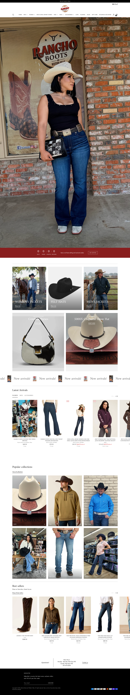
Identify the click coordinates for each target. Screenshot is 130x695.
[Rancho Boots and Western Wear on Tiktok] (117, 4)
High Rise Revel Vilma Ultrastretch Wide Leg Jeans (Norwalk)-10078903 (78, 636)
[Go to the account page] (113, 14)
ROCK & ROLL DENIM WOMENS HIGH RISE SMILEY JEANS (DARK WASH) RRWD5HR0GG (78, 439)
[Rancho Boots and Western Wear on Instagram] (115, 4)
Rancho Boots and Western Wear (28, 688)
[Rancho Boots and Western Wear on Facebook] (113, 4)
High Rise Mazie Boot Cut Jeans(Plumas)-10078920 (105, 636)
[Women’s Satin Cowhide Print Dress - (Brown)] (24, 418)
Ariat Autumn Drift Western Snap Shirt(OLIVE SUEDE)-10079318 (52, 636)
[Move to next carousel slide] (116, 396)
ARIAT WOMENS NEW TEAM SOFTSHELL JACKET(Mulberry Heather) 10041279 (105, 439)
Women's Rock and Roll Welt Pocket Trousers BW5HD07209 (52, 439)
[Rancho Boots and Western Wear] (65, 8)
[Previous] (55, 1)
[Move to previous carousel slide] (113, 396)
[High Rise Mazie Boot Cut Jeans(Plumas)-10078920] (105, 615)
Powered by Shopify (16, 689)
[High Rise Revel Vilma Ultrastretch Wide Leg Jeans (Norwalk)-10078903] (78, 615)
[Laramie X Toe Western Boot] (24, 615)
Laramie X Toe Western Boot (24, 635)
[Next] (74, 1)
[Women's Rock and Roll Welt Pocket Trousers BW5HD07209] (51, 418)
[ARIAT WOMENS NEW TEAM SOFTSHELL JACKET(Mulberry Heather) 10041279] (105, 418)
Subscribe (50, 683)
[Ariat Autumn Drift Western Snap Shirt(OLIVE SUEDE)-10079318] (51, 615)
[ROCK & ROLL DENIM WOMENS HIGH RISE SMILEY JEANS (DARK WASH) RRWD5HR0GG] (78, 418)
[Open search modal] (13, 14)
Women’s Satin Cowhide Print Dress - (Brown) (25, 439)
